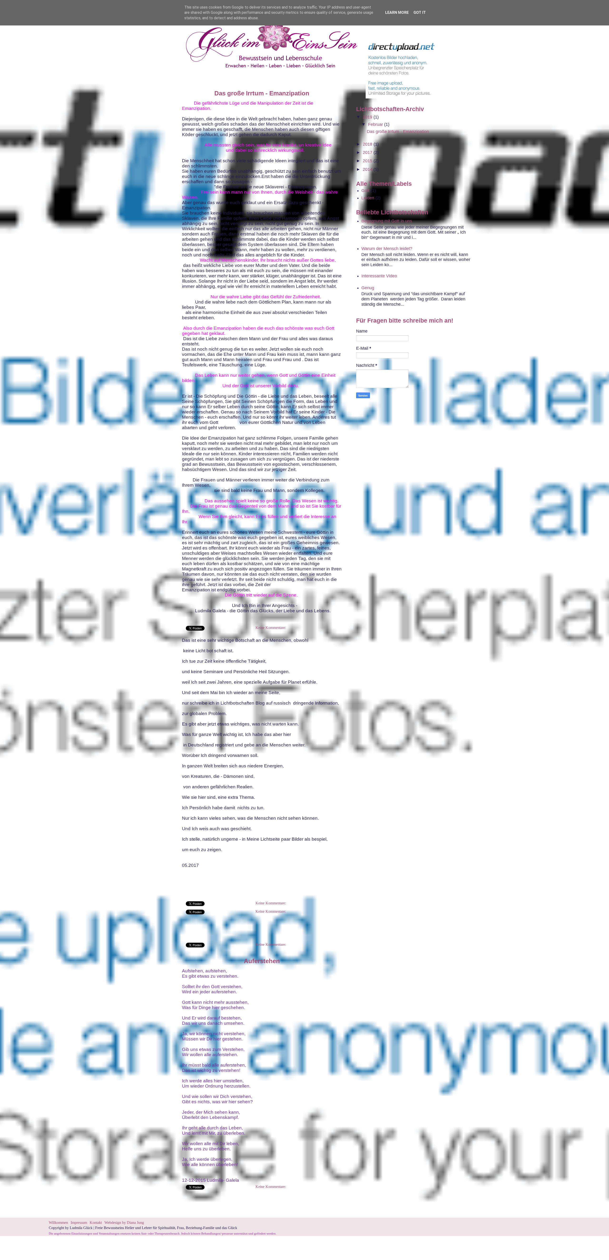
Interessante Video (379, 276)
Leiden (367, 198)
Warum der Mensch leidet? (386, 248)
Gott (365, 190)
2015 (368, 160)
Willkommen (58, 1223)
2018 (368, 144)
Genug (367, 287)
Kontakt (96, 1223)
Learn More (397, 12)
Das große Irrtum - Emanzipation (261, 93)
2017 (368, 152)
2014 (368, 169)
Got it (419, 12)
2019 (368, 117)
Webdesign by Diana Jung (124, 1223)
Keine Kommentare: (270, 628)
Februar (376, 124)
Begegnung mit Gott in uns (386, 221)
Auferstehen (262, 961)
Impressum (79, 1223)
